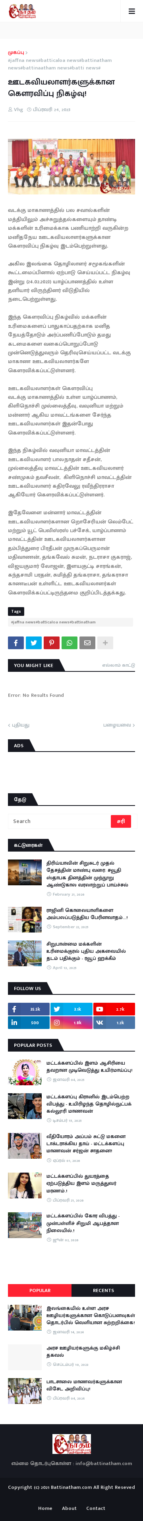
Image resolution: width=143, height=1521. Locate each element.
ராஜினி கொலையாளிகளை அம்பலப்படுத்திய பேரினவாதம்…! (87, 914)
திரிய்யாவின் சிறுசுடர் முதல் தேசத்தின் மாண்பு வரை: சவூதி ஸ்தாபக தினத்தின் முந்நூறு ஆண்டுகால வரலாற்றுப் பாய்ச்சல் (87, 874)
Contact (95, 1509)
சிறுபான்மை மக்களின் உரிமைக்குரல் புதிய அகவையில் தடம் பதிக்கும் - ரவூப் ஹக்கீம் (86, 951)
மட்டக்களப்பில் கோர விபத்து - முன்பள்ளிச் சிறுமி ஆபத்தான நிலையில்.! (83, 1223)
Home (45, 1509)
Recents (103, 1290)
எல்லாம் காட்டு (118, 665)
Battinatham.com (71, 1487)
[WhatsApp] (69, 642)
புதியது (20, 725)
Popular (39, 1290)
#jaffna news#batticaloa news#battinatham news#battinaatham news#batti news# (60, 64)
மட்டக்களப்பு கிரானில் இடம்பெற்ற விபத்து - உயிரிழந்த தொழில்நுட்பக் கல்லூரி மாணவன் (88, 1104)
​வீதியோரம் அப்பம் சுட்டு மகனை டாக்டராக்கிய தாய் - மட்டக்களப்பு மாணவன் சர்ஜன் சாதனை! (86, 1144)
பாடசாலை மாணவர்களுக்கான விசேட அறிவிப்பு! (84, 1385)
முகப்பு (16, 53)
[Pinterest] (52, 642)
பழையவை (117, 725)
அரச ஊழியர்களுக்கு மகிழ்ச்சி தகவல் (83, 1351)
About (69, 1509)
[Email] (87, 642)
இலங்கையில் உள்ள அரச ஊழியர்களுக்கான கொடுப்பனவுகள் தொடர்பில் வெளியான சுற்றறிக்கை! (90, 1316)
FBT (96, 1496)
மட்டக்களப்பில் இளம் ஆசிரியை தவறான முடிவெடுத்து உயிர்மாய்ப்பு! (89, 1067)
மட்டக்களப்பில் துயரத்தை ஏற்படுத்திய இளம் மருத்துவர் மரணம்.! (81, 1183)
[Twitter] (34, 642)
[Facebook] (16, 642)
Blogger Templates (72, 1495)
